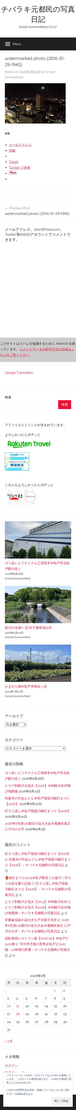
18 (17, 1014)
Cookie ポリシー (24, 1093)
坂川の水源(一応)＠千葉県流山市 (28, 628)
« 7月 (9, 1041)
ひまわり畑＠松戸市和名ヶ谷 (26, 686)
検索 (8, 397)
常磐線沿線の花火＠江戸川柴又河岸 (31, 920)
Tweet (13, 162)
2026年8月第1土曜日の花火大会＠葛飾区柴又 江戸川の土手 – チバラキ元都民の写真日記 (38, 925)
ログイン (11, 1066)
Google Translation (19, 373)
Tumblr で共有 (19, 168)
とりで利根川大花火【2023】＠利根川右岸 (36, 902)
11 (17, 1006)
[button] (61, 1101)
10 (9, 1006)
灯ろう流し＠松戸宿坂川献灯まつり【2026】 (38, 811)
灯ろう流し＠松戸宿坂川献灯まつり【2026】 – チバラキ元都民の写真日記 (38, 889)
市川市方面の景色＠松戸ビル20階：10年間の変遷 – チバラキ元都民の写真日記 (37, 949)
